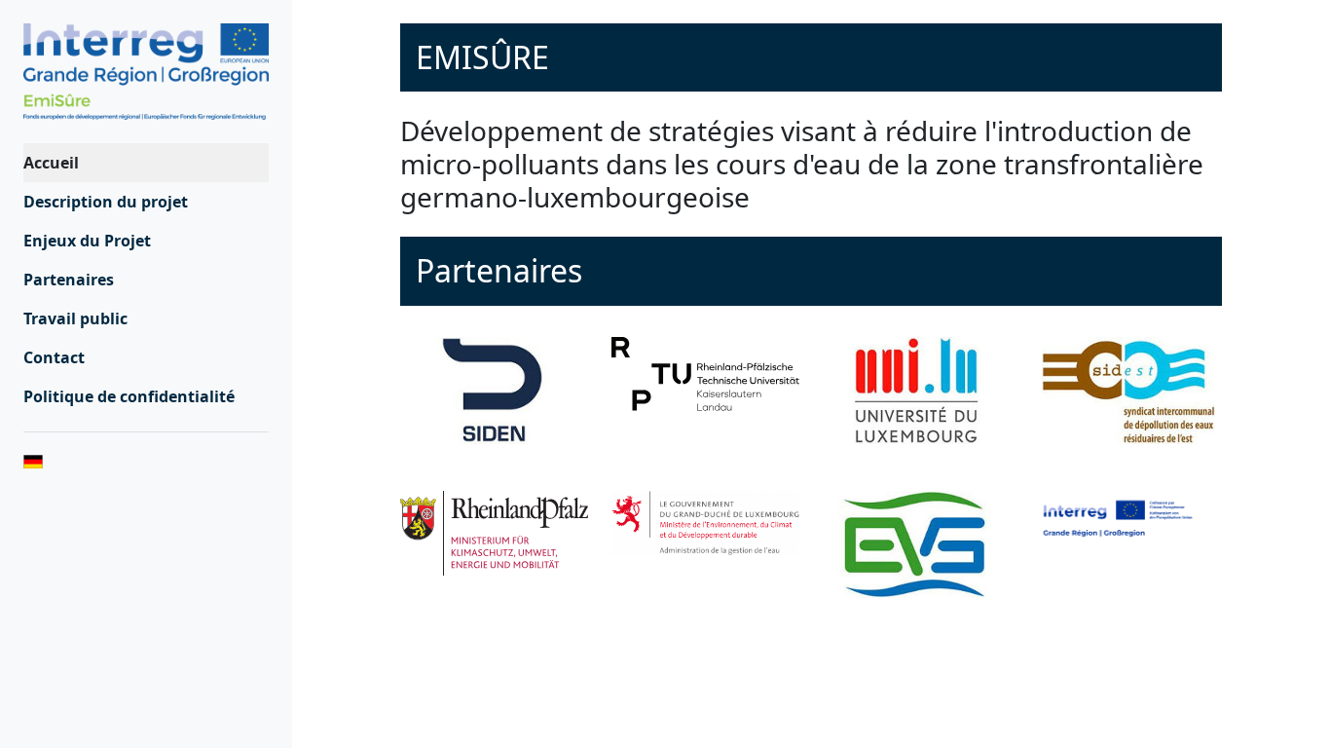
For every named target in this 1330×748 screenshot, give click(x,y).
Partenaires (68, 279)
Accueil (51, 162)
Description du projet (105, 201)
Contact (54, 357)
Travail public (75, 318)
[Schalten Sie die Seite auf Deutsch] (146, 459)
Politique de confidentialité (129, 396)
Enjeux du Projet (87, 240)
